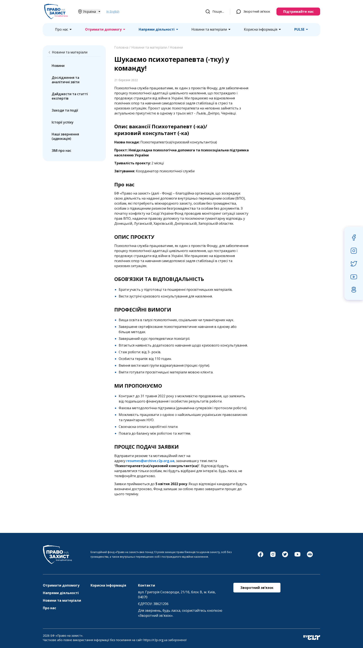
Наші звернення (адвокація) (65, 136)
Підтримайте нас (298, 11)
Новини (58, 65)
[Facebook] (260, 556)
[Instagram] (273, 556)
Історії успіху (63, 122)
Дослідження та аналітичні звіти (65, 79)
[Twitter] (285, 556)
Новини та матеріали (209, 29)
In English (112, 11)
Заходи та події (65, 110)
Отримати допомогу (103, 29)
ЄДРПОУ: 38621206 (153, 603)
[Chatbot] (309, 556)
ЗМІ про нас (61, 150)
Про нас (61, 29)
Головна (121, 47)
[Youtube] (297, 556)
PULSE (299, 29)
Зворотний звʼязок (256, 11)
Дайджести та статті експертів (70, 96)
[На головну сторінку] (56, 18)
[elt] (311, 637)
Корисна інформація (260, 29)
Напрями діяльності (157, 29)
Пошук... (218, 11)
